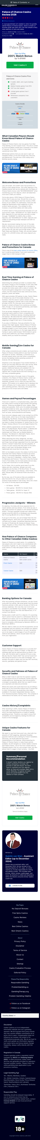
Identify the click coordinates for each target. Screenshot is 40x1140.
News (20, 922)
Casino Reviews (20, 917)
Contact (20, 959)
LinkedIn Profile (17, 885)
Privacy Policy (20, 941)
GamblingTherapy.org (20, 991)
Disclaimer (20, 946)
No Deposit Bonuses (20, 908)
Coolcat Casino (8, 570)
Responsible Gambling (20, 982)
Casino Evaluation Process (20, 968)
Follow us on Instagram (20, 1008)
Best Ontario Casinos (20, 931)
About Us (20, 955)
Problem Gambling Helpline (20, 996)
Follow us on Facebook (20, 1003)
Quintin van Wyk (14, 856)
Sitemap (20, 964)
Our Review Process (7, 33)
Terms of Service (20, 950)
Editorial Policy (20, 972)
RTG (20, 108)
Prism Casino (8, 563)
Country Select (8, 1015)
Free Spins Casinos (20, 913)
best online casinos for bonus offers (25, 250)
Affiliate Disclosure (9, 21)
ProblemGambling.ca (20, 987)
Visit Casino (19, 65)
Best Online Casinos (20, 926)
